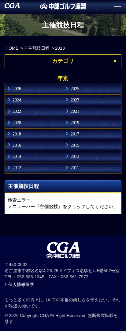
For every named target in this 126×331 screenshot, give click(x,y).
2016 (17, 145)
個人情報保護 (21, 284)
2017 (75, 133)
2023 (75, 99)
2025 (75, 88)
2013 (75, 156)
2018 (17, 133)
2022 (17, 111)
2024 (17, 99)
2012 (17, 167)
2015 (75, 145)
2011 (75, 167)
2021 (75, 111)
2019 (75, 122)
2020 (17, 122)
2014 (17, 156)
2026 (17, 88)
